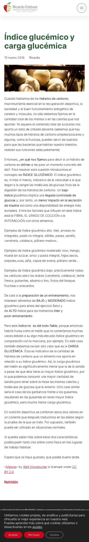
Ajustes (54, 534)
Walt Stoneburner (35, 467)
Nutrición (11, 482)
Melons (11, 467)
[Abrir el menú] (81, 8)
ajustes (37, 527)
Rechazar (34, 534)
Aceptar (13, 534)
